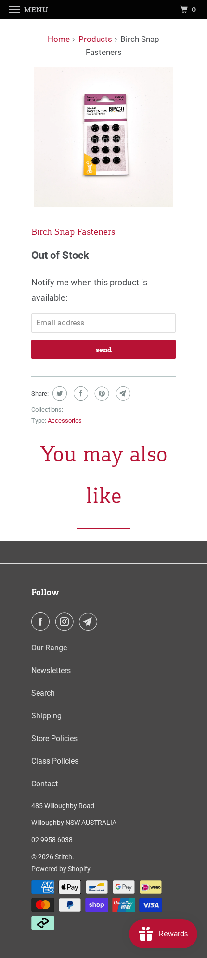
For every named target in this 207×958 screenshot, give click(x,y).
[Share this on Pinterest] (100, 393)
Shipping (46, 715)
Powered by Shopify (61, 869)
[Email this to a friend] (122, 393)
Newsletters (51, 670)
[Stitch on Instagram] (66, 621)
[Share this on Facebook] (79, 393)
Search (43, 693)
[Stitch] (103, 9)
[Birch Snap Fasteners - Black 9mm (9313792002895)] (103, 137)
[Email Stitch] (90, 621)
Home (59, 39)
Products (95, 39)
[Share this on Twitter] (58, 393)
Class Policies (54, 761)
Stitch (63, 857)
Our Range (49, 647)
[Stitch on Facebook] (42, 621)
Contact (44, 783)
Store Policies (54, 738)
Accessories (65, 420)
